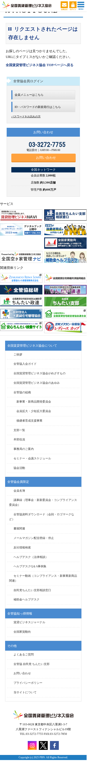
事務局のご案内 (24, 449)
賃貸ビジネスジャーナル (29, 622)
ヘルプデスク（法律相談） (31, 557)
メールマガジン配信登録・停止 (34, 538)
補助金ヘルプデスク (27, 599)
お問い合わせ (46, 157)
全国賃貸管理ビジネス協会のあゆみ (37, 382)
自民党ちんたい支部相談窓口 (32, 590)
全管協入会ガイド (25, 363)
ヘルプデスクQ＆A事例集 (30, 566)
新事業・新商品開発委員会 (33, 401)
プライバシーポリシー (28, 682)
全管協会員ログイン (28, 81)
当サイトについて (25, 692)
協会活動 (19, 468)
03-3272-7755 (47, 144)
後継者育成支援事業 (29, 420)
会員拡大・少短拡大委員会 (33, 411)
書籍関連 (19, 528)
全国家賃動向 (22, 631)
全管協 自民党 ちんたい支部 (31, 664)
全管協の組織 (22, 392)
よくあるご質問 (24, 654)
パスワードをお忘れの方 (26, 116)
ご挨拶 (18, 354)
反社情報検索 (22, 547)
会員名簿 (19, 490)
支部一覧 (19, 430)
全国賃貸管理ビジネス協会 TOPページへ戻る (39, 65)
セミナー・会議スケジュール (32, 458)
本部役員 (19, 439)
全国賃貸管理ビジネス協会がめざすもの (39, 373)
